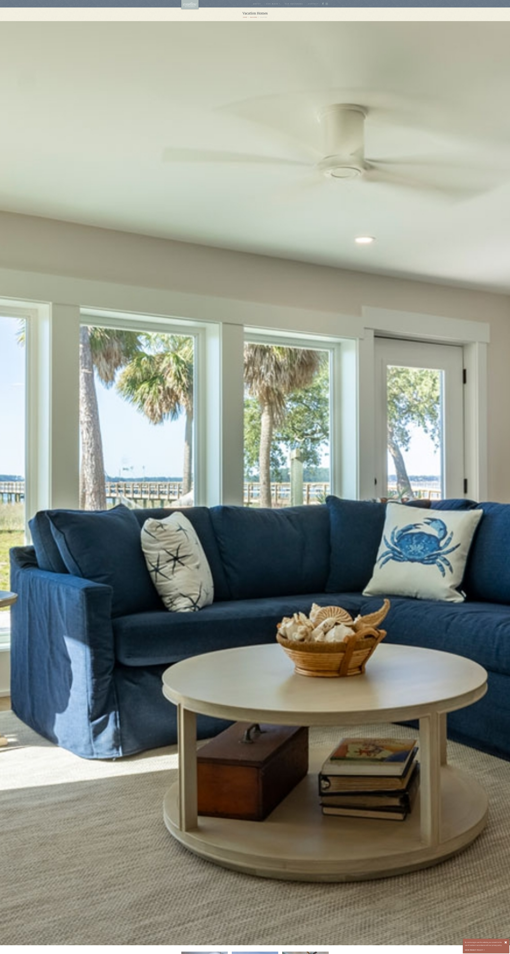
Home (245, 17)
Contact (313, 4)
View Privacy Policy (474, 950)
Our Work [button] (272, 4)
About (257, 4)
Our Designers (294, 4)
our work (253, 17)
